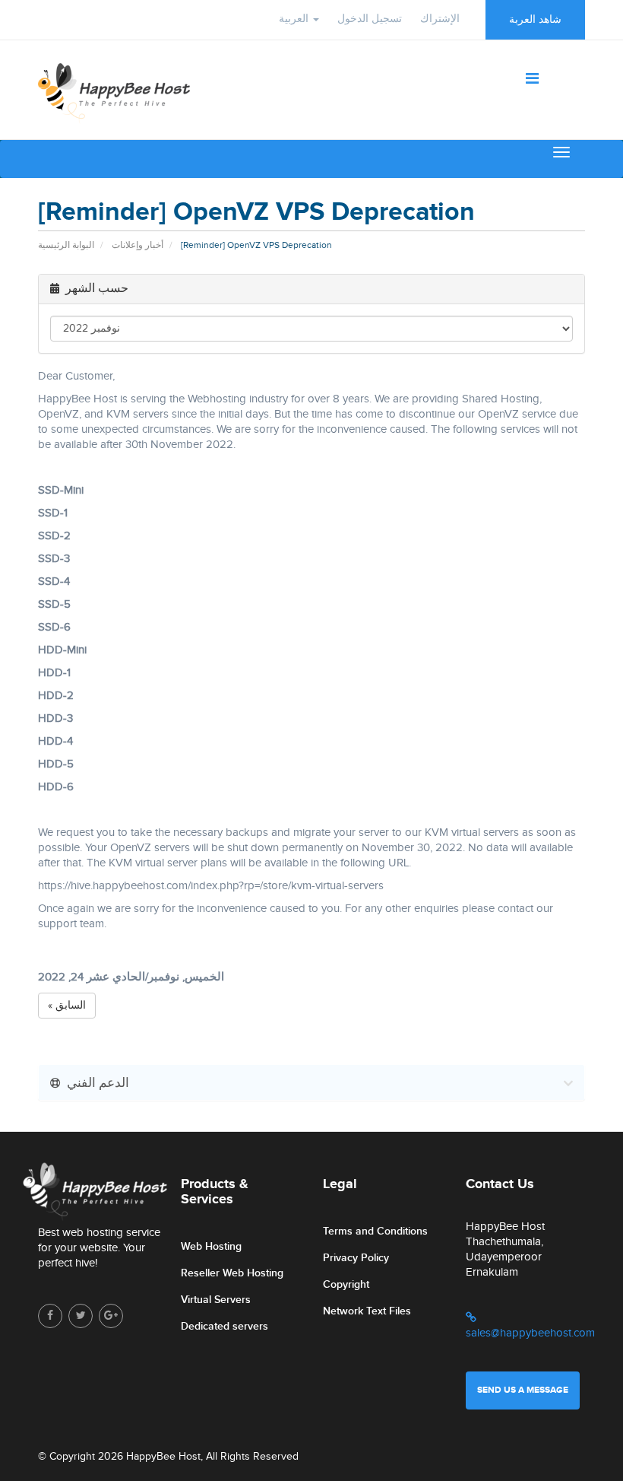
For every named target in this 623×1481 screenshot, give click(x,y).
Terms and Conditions (375, 1231)
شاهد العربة (535, 20)
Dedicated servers (224, 1326)
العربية (295, 19)
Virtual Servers (216, 1299)
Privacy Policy (356, 1257)
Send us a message (522, 1390)
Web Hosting (211, 1246)
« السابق (67, 1006)
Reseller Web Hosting (232, 1272)
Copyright (346, 1284)
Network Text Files (367, 1311)
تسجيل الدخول (369, 19)
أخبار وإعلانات (137, 245)
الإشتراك (440, 19)
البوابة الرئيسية (66, 245)
